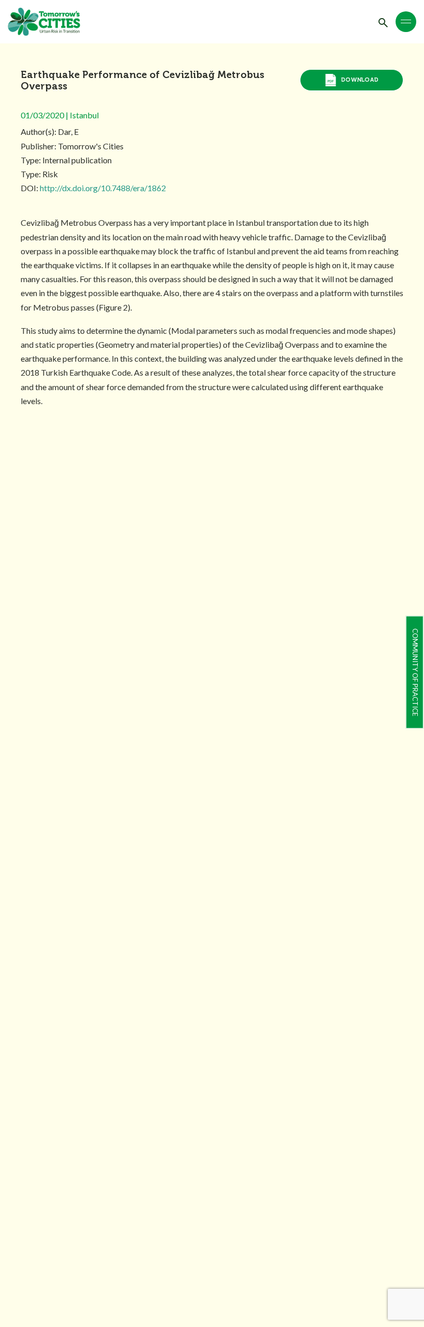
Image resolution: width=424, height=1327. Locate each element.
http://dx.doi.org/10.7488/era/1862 (103, 188)
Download (359, 79)
